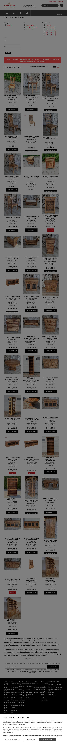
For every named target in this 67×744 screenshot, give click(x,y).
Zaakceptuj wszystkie (47, 739)
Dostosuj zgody (31, 739)
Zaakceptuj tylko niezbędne (13, 739)
